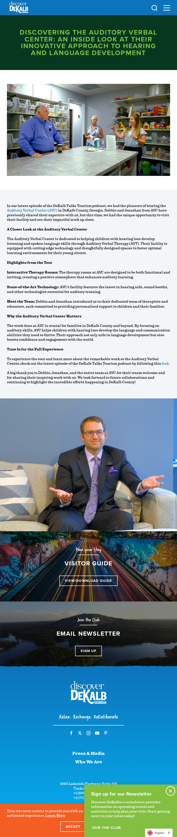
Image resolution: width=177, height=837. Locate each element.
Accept (73, 826)
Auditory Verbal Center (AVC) (32, 210)
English (159, 832)
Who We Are (88, 762)
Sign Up (88, 651)
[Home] (19, 8)
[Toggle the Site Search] (154, 7)
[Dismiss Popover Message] (170, 791)
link (165, 363)
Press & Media (88, 753)
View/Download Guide (88, 580)
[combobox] (159, 833)
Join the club (106, 827)
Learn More (55, 815)
